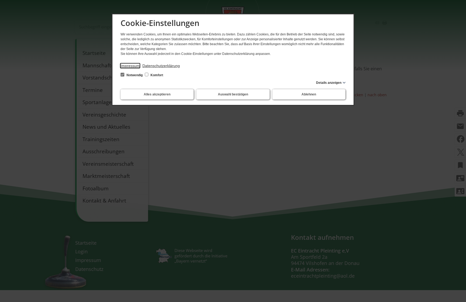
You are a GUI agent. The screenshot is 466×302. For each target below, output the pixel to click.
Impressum (130, 66)
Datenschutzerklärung (161, 66)
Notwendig (134, 75)
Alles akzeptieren (157, 94)
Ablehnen (308, 94)
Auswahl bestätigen (233, 94)
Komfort (156, 75)
